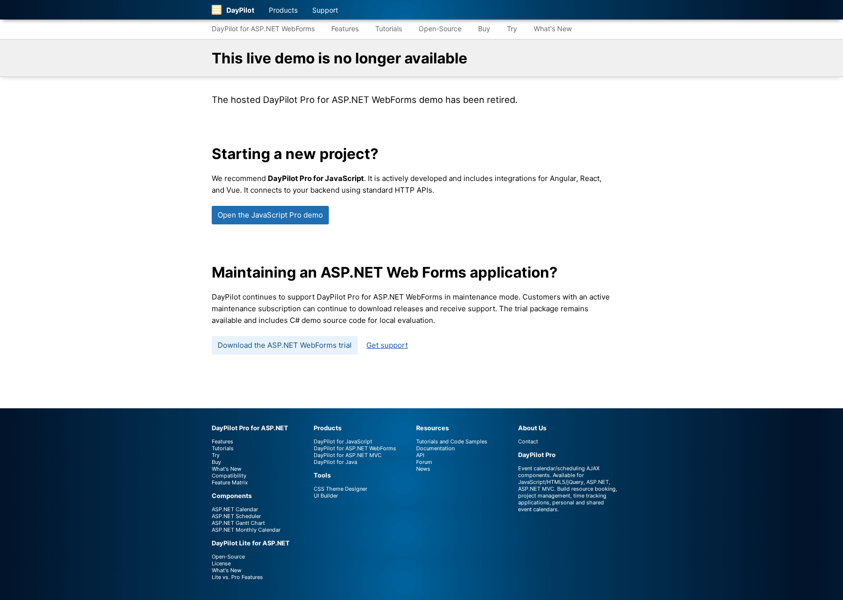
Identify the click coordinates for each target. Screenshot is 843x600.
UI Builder (326, 495)
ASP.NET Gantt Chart (238, 523)
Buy (484, 28)
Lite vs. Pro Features (237, 577)
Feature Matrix (230, 482)
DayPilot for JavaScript (343, 441)
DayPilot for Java (335, 462)
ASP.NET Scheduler (236, 516)
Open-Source (440, 28)
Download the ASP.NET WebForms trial (285, 345)
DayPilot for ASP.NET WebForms (263, 28)
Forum (424, 462)
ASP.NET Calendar (235, 509)
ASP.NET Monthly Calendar (246, 529)
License (221, 563)
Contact (528, 441)
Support (325, 10)
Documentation (435, 448)
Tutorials (388, 28)
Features (345, 28)
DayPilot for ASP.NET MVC (347, 455)
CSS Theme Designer (340, 488)
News (423, 468)
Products (283, 10)
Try (512, 28)
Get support (387, 345)
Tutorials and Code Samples (451, 441)
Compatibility (229, 475)
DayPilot (240, 10)
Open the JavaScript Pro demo (270, 215)
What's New (553, 28)
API (420, 455)
